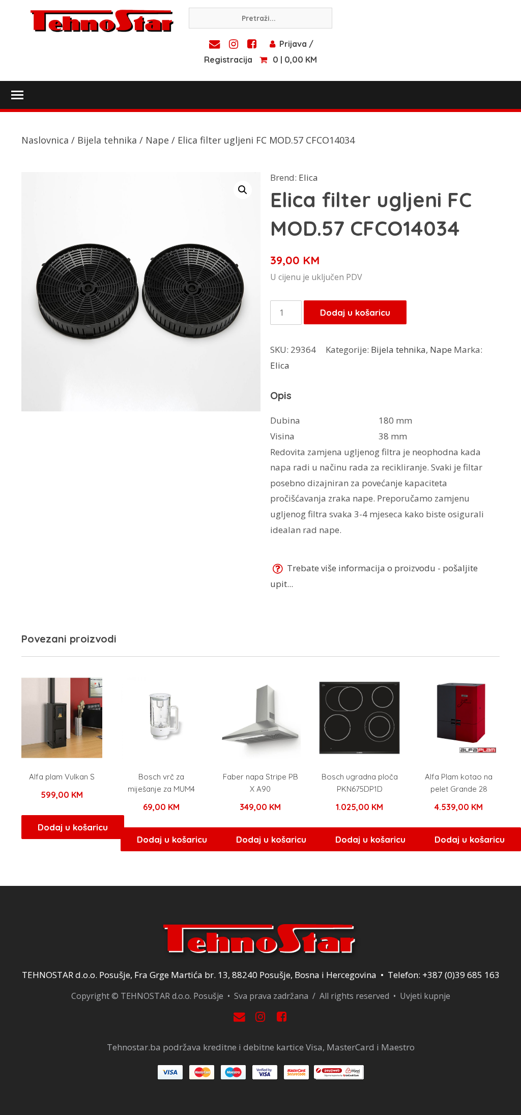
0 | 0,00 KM (295, 59)
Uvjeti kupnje (425, 995)
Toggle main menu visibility (17, 94)
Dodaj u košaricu (355, 312)
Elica (308, 177)
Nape (157, 140)
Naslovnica (45, 140)
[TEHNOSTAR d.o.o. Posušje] (102, 19)
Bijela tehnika (107, 140)
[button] (243, 190)
